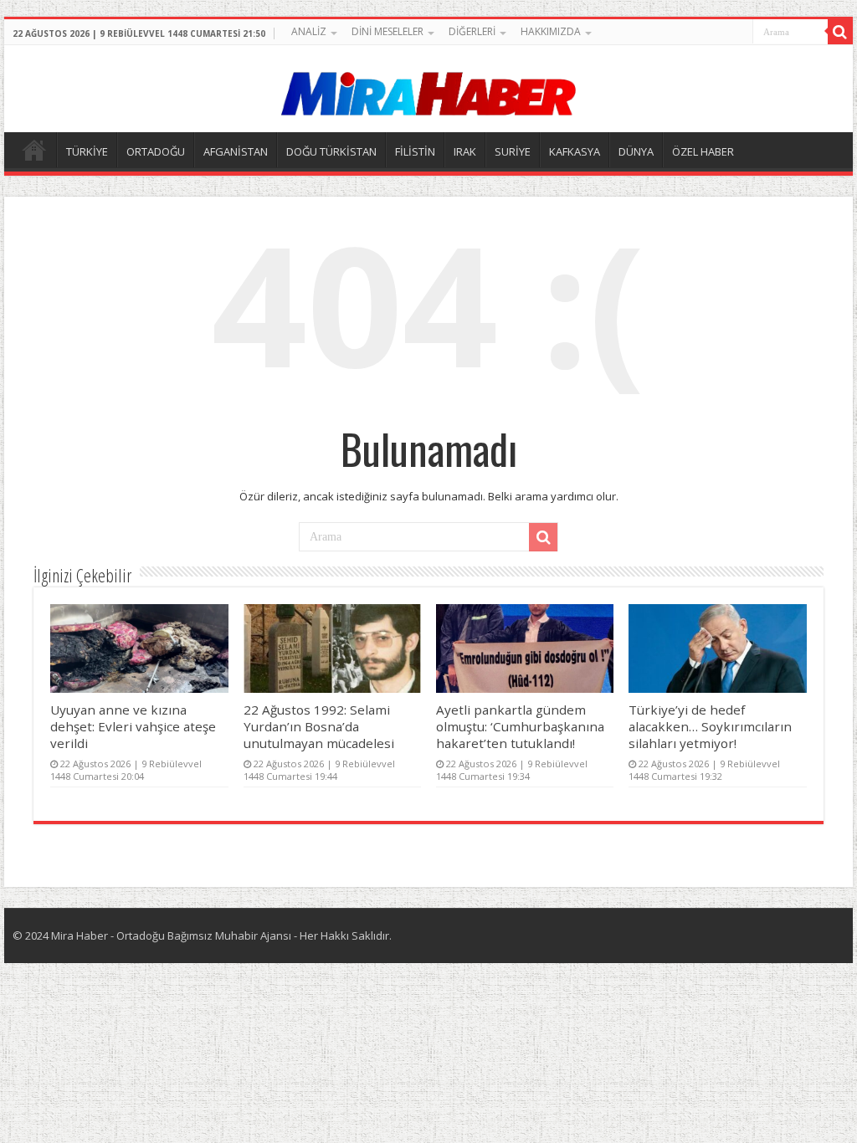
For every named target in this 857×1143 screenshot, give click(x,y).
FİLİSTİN (415, 151)
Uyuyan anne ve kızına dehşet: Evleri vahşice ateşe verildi (133, 726)
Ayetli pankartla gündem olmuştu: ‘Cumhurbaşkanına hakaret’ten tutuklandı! (520, 726)
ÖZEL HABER (703, 151)
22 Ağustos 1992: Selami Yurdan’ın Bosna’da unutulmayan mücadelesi (319, 726)
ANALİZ (308, 31)
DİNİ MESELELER (387, 31)
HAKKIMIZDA (551, 31)
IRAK (465, 151)
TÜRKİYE (87, 151)
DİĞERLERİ (472, 31)
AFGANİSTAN (235, 151)
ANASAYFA (34, 149)
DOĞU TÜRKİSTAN (331, 151)
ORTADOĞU (155, 151)
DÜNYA (636, 151)
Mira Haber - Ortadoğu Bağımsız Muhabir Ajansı (171, 935)
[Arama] (840, 31)
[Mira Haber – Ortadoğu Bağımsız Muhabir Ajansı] (428, 88)
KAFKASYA (574, 151)
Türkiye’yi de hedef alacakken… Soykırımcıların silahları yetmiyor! (710, 726)
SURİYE (513, 151)
